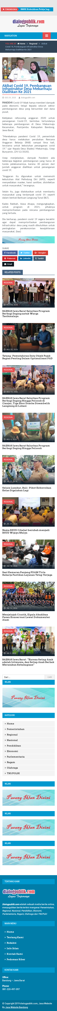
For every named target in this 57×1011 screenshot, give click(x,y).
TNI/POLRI (13, 773)
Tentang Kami (15, 937)
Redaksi (11, 943)
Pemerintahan (15, 729)
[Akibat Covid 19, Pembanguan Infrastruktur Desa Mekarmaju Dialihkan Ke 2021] (28, 69)
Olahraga (12, 768)
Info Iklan (13, 948)
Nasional (12, 740)
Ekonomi (12, 751)
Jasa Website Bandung (16, 1007)
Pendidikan (14, 746)
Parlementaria (16, 757)
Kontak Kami (15, 954)
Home (22, 43)
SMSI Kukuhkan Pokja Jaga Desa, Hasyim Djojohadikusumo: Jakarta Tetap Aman (36, 9)
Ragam (11, 762)
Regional (33, 43)
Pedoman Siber (16, 959)
